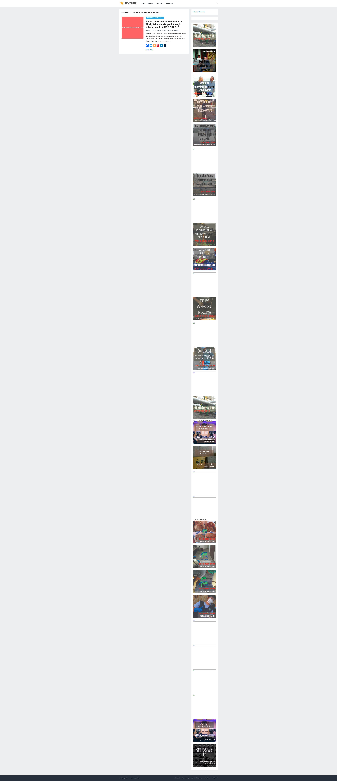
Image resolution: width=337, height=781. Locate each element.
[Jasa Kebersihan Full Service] (204, 631)
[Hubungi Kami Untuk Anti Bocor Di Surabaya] (204, 159)
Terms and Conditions (196, 778)
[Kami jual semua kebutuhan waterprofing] (204, 407)
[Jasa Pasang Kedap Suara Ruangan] (204, 680)
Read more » (149, 50)
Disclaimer (207, 778)
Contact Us (169, 3)
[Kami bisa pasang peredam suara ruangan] (204, 482)
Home (143, 3)
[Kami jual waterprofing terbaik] (204, 35)
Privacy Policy (185, 778)
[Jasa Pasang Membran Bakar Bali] (204, 110)
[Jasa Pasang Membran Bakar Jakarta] (204, 184)
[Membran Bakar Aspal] (204, 85)
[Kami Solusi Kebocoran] (204, 209)
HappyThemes (137, 778)
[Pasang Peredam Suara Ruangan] (204, 432)
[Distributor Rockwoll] (204, 457)
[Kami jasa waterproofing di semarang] (204, 308)
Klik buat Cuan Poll (199, 12)
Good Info (159, 3)
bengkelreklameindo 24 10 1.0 (155, 18)
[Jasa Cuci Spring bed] (204, 581)
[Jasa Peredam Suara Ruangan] (204, 705)
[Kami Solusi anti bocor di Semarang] (204, 358)
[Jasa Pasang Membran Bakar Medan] (204, 135)
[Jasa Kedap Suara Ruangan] (204, 656)
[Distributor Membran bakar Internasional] (204, 60)
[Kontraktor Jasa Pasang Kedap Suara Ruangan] (204, 755)
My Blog (125, 778)
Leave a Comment (173, 30)
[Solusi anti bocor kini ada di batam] (204, 333)
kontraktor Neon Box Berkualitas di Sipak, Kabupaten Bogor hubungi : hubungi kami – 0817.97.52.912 (164, 24)
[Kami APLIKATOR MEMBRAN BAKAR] (204, 234)
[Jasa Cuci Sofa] (204, 532)
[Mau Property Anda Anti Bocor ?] (204, 383)
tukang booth (150, 30)
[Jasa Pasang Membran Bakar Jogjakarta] (204, 283)
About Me (151, 3)
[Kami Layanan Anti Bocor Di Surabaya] (204, 259)
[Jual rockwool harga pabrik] (204, 507)
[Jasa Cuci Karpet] (204, 556)
